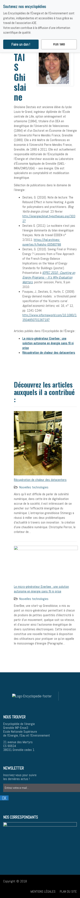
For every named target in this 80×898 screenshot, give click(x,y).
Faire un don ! (21, 44)
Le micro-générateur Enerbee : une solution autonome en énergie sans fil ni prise (41, 589)
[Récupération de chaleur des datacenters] (38, 442)
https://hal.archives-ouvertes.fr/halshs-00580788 (41, 242)
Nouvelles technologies (33, 487)
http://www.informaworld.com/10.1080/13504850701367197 (49, 317)
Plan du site (68, 891)
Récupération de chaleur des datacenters (40, 479)
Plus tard (59, 44)
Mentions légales (43, 891)
